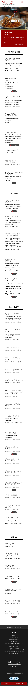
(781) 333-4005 (14, 641)
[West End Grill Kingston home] (8, 3)
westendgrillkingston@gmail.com (14, 643)
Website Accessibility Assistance (14, 673)
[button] (14, 65)
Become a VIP (19, 684)
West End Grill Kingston (14, 663)
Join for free (18, 45)
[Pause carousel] (27, 28)
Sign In (6, 684)
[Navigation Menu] (26, 2)
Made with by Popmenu (11, 627)
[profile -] (22, 2)
